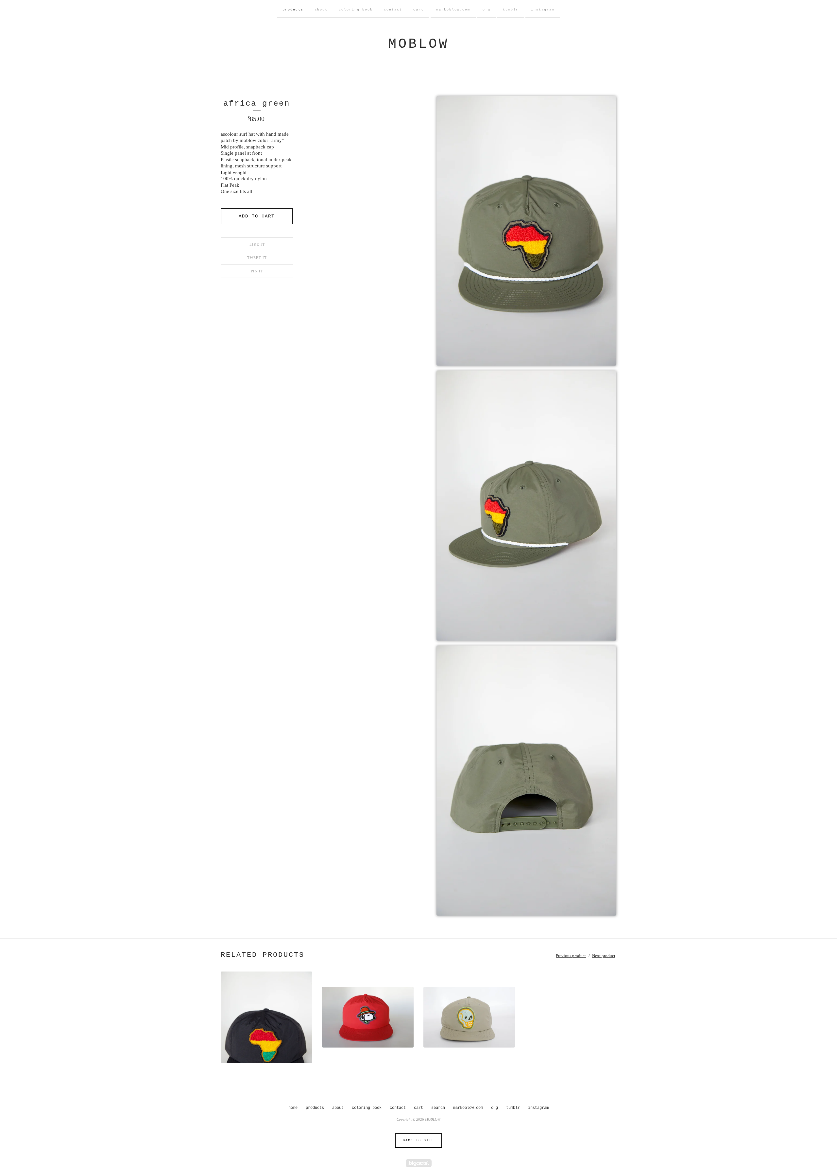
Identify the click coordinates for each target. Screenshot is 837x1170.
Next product (603, 955)
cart (418, 9)
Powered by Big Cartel (419, 1163)
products (292, 9)
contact (393, 9)
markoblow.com (453, 9)
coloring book (356, 9)
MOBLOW (418, 44)
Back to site (418, 1140)
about (321, 9)
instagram (543, 9)
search (438, 1108)
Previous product (571, 955)
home (293, 1108)
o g (486, 9)
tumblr (511, 9)
